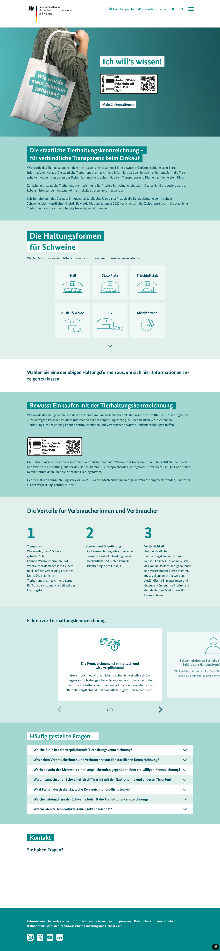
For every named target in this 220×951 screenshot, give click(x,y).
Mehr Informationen (118, 104)
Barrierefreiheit (165, 921)
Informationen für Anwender (92, 921)
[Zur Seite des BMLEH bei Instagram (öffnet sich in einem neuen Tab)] (30, 937)
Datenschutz (142, 921)
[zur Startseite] (53, 14)
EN (181, 9)
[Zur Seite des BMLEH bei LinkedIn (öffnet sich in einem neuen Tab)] (59, 937)
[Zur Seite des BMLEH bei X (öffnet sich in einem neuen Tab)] (40, 937)
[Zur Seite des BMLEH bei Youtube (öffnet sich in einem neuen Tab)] (50, 937)
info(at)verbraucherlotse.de (60, 896)
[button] (160, 709)
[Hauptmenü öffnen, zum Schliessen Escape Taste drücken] (191, 9)
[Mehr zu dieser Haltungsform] (110, 346)
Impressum (123, 921)
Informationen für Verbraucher (48, 921)
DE (173, 9)
